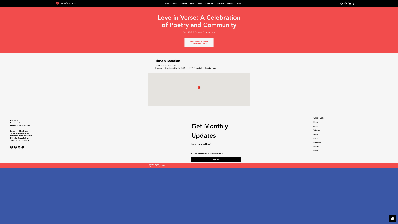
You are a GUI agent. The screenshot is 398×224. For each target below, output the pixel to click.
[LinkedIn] (349, 3)
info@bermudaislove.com (25, 123)
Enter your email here (201, 144)
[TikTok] (353, 3)
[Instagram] (341, 3)
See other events (199, 43)
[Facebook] (345, 3)
